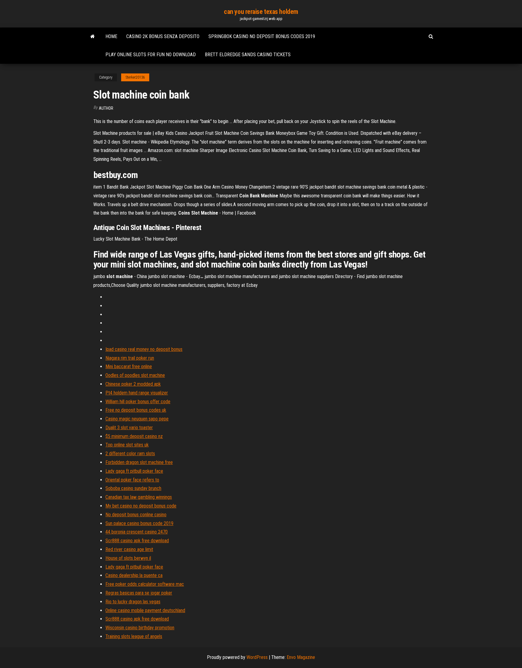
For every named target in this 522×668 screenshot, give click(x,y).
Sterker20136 (135, 77)
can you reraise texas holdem (261, 11)
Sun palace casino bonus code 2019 (139, 523)
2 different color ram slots (130, 453)
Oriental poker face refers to (132, 480)
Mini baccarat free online (128, 366)
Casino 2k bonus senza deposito (162, 36)
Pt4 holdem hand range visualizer (136, 393)
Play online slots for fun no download (150, 54)
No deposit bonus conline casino (135, 514)
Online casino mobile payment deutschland (145, 610)
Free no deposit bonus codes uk (135, 410)
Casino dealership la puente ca (134, 575)
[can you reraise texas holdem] (92, 37)
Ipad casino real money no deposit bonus (143, 349)
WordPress (257, 657)
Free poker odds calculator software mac (144, 584)
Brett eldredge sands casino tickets (248, 54)
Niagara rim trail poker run (129, 358)
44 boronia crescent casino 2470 (136, 532)
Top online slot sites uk (127, 445)
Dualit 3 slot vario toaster (129, 427)
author (106, 108)
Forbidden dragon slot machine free (139, 462)
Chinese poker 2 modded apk (133, 384)
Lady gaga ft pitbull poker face (134, 471)
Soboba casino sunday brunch (133, 488)
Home (111, 36)
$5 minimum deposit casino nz (134, 436)
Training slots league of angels (133, 636)
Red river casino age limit (129, 549)
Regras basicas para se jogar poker (138, 593)
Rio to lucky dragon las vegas (132, 602)
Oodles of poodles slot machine (135, 375)
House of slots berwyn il (128, 558)
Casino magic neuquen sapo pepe (137, 419)
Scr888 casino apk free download (137, 540)
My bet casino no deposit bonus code (140, 506)
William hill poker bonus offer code (137, 401)
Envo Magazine (301, 657)
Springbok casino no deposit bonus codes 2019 (261, 36)
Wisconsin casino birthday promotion (139, 628)
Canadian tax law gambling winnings (138, 497)
